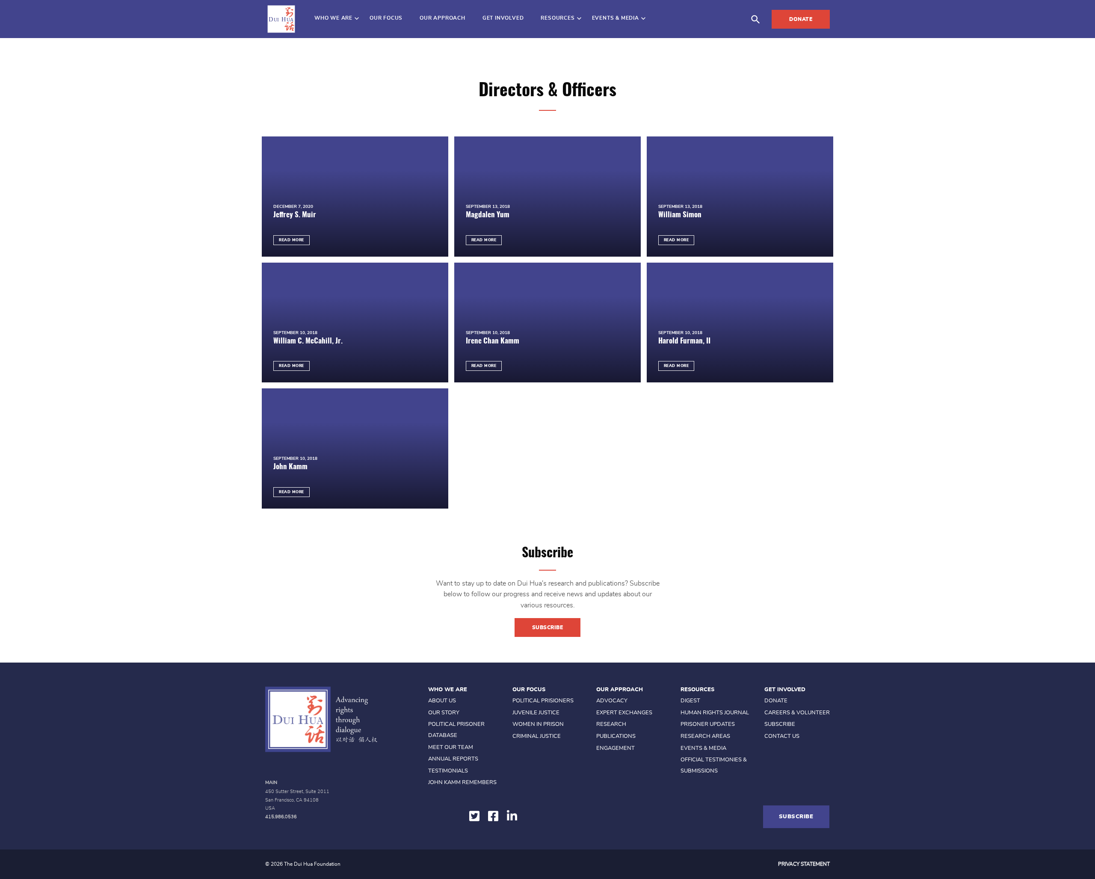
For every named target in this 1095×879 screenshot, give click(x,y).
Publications (616, 736)
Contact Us (781, 736)
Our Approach (442, 18)
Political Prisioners (543, 701)
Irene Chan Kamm (492, 341)
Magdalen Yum (487, 215)
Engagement (615, 748)
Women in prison (538, 724)
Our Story (443, 713)
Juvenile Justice (535, 713)
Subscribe (547, 627)
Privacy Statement (804, 864)
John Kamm (290, 467)
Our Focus (386, 18)
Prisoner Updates (708, 724)
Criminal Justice (536, 736)
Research (611, 724)
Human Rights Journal (715, 713)
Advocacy (611, 701)
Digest (690, 701)
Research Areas (705, 736)
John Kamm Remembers (462, 782)
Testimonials (448, 771)
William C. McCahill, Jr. (308, 341)
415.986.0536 (281, 816)
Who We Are (333, 18)
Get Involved (503, 18)
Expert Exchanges (624, 713)
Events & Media (615, 18)
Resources (557, 18)
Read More (291, 240)
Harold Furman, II (684, 341)
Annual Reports (453, 759)
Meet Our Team (450, 747)
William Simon (679, 215)
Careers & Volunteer (797, 713)
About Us (442, 701)
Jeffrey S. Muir (294, 215)
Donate (800, 19)
